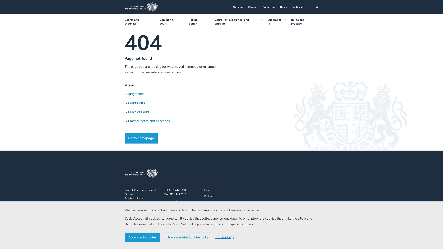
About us (238, 7)
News (283, 7)
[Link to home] (141, 7)
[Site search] (317, 7)
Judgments (274, 22)
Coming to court (166, 22)
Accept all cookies (142, 237)
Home (207, 190)
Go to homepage (141, 138)
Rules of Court (138, 112)
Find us (208, 196)
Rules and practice (297, 22)
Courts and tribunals (132, 22)
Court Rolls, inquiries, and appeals (232, 22)
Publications (299, 7)
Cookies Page (224, 237)
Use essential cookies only (187, 237)
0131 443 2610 (177, 194)
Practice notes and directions (149, 121)
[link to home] (141, 173)
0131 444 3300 (177, 190)
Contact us (269, 7)
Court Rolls (136, 103)
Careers (252, 7)
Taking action (193, 22)
